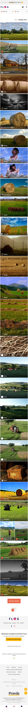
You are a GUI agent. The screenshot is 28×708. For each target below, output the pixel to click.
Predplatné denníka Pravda (14, 639)
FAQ (18, 623)
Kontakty (13, 667)
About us (14, 679)
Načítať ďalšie (14, 601)
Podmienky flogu (7, 623)
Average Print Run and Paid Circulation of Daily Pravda (14, 682)
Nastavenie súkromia (17, 686)
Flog (16, 19)
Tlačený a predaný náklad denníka (14, 669)
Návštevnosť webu (11, 672)
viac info (18, 702)
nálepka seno (22, 20)
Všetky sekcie (17, 2)
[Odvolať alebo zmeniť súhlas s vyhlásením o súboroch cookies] (25, 689)
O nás (7, 667)
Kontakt (22, 623)
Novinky (14, 623)
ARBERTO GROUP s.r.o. (17, 700)
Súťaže (19, 672)
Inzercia (20, 667)
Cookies (8, 686)
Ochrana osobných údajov (14, 674)
